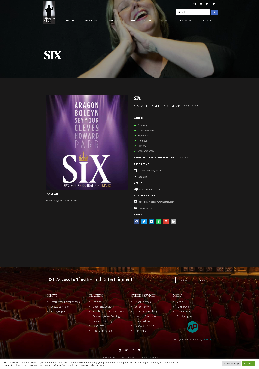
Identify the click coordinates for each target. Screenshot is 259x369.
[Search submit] (214, 12)
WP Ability (207, 339)
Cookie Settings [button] (231, 364)
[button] (136, 221)
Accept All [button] (248, 364)
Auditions (185, 20)
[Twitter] (201, 4)
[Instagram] (207, 4)
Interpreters (91, 20)
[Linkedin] (139, 350)
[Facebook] (194, 4)
